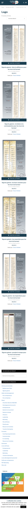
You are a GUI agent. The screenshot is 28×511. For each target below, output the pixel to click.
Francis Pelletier (17, 75)
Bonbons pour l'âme (7, 388)
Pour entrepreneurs (7, 395)
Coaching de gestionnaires (9, 433)
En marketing (6, 438)
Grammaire (4, 443)
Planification (6, 424)
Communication (6, 436)
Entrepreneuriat (6, 407)
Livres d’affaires (5, 445)
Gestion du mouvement (8, 410)
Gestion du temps (7, 412)
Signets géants (6, 390)
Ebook (3, 400)
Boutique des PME (10, 7)
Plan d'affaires (6, 421)
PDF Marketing (5, 462)
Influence (5, 414)
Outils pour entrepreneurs (8, 460)
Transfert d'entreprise (8, 429)
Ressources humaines (8, 426)
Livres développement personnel (9, 457)
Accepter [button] (23, 506)
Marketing (5, 419)
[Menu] (2, 2)
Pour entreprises (6, 398)
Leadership (5, 417)
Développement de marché (9, 405)
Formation (4, 431)
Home (2, 7)
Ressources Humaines (8, 441)
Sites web (4, 465)
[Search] (24, 2)
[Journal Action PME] (14, 2)
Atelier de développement (8, 393)
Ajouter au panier (15, 63)
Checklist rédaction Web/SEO (10, 402)
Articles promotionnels (14, 71)
